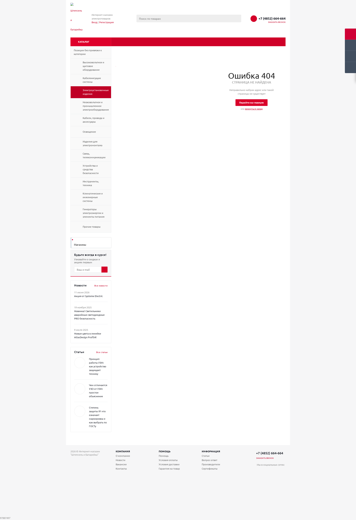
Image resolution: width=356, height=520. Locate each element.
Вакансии (121, 464)
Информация (211, 451)
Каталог (83, 41)
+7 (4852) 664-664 (272, 18)
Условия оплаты (168, 460)
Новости (120, 460)
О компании (123, 455)
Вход (94, 22)
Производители (211, 464)
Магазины (80, 244)
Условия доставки (169, 464)
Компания (123, 451)
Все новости (101, 285)
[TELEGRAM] (267, 471)
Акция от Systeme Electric (88, 296)
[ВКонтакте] (260, 471)
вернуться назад (254, 108)
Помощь (165, 451)
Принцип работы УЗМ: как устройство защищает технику (97, 366)
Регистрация (106, 22)
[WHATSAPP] (275, 471)
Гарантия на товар (169, 468)
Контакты (121, 468)
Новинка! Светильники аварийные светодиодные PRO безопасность (89, 314)
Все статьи (102, 352)
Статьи (206, 455)
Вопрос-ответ (209, 460)
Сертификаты (209, 468)
